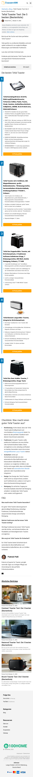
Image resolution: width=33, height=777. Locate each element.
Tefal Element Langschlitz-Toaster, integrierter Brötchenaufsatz (16, 319)
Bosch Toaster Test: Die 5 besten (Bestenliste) (15, 678)
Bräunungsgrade (18, 432)
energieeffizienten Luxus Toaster (14, 451)
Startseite (5, 9)
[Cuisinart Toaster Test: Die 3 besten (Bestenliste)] (16, 603)
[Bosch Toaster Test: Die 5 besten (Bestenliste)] (16, 671)
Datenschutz (26, 753)
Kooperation (6, 730)
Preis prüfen (18, 154)
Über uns (5, 723)
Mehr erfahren (10, 32)
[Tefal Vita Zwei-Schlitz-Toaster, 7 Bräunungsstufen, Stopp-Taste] (17, 368)
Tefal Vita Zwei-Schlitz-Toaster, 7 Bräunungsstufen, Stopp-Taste (15, 379)
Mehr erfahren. (26, 758)
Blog (10, 9)
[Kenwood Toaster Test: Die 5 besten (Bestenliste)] (16, 637)
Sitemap (5, 733)
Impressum (20, 753)
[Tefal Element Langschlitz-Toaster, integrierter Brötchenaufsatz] (17, 307)
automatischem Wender (22, 468)
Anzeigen (26, 67)
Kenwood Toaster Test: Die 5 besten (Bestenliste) (16, 643)
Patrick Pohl (13, 557)
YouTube (5, 701)
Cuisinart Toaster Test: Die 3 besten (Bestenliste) (16, 609)
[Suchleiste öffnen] (27, 3)
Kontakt (5, 727)
